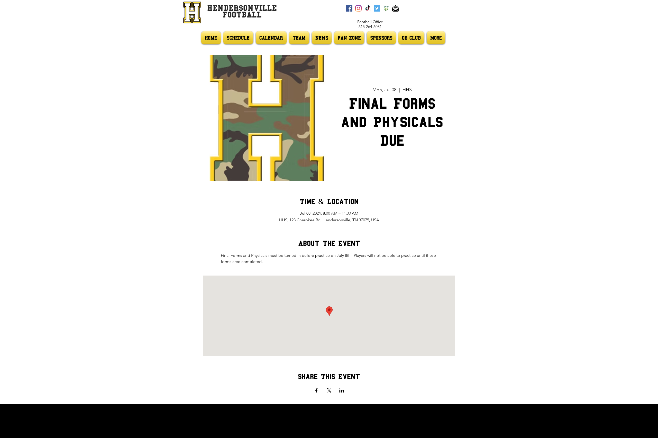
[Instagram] (358, 8)
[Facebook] (349, 8)
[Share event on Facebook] (316, 390)
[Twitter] (377, 8)
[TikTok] (367, 8)
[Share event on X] (329, 390)
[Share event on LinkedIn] (341, 390)
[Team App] (386, 8)
